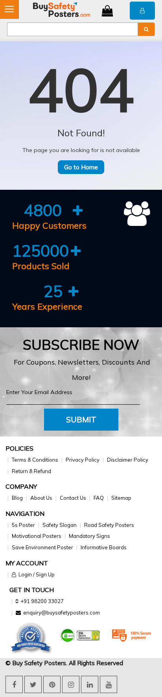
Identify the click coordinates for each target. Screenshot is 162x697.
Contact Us (73, 498)
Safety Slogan (59, 525)
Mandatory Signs (89, 536)
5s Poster (23, 525)
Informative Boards (104, 547)
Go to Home (81, 167)
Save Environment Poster (42, 547)
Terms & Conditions (35, 460)
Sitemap (121, 498)
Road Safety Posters (109, 525)
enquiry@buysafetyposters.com (61, 612)
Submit (81, 419)
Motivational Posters (36, 536)
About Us (41, 498)
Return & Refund (31, 471)
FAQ (99, 498)
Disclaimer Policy (127, 460)
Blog (17, 498)
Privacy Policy (82, 460)
